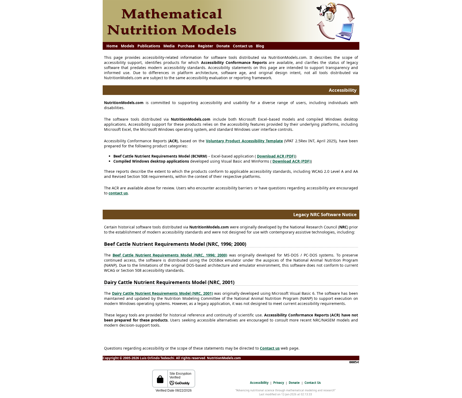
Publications (148, 45)
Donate (223, 45)
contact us (118, 193)
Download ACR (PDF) (276, 156)
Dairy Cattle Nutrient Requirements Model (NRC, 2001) (162, 293)
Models (127, 45)
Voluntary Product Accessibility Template (244, 140)
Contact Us (313, 383)
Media (169, 45)
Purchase (186, 45)
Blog (260, 45)
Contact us (243, 45)
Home (112, 45)
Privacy (278, 383)
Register (205, 45)
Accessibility (259, 383)
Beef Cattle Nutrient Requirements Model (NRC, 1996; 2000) (170, 255)
